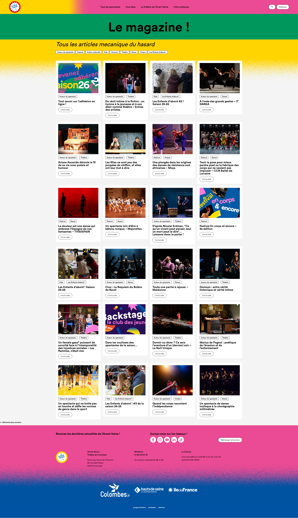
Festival (80, 52)
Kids (106, 52)
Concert (114, 52)
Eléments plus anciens (10, 422)
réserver (161, 507)
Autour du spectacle (65, 52)
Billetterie (283, 7)
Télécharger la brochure (230, 440)
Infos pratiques (181, 6)
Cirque (143, 52)
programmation (139, 507)
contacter (152, 507)
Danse (133, 52)
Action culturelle (93, 52)
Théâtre (125, 52)
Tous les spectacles (110, 6)
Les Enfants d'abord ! (157, 52)
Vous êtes (130, 6)
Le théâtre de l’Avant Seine (154, 6)
